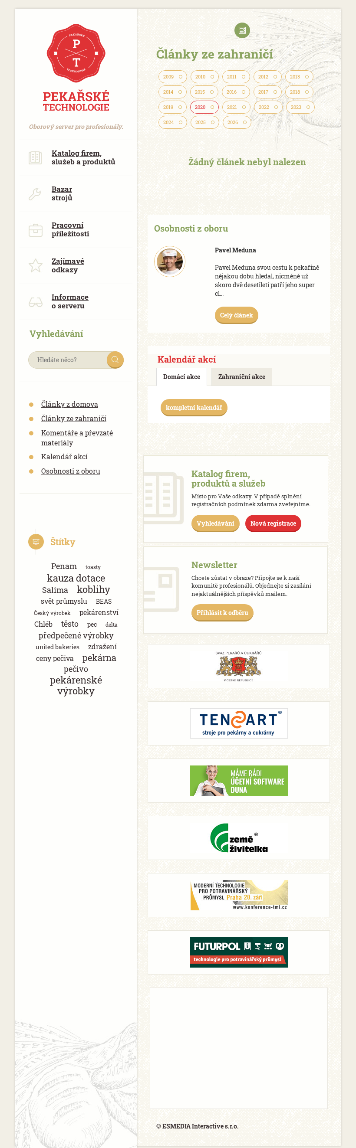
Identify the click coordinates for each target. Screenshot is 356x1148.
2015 (200, 92)
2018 (295, 92)
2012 (263, 77)
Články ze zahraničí (73, 418)
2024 (168, 122)
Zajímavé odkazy (68, 265)
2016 (232, 92)
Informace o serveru (70, 301)
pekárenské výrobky (76, 685)
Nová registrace (273, 523)
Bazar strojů (62, 193)
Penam (64, 566)
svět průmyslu (64, 600)
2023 (296, 107)
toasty (93, 566)
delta (111, 624)
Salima (55, 590)
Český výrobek (52, 612)
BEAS (104, 601)
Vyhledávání (215, 523)
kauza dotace (76, 577)
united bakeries (57, 647)
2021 (232, 107)
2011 (232, 77)
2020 (200, 107)
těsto (70, 623)
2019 (168, 107)
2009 (168, 77)
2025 (200, 122)
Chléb (43, 623)
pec (92, 624)
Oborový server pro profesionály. (71, 122)
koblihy (93, 589)
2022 (264, 107)
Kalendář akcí (64, 456)
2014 (168, 92)
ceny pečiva (55, 658)
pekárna (99, 657)
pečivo (76, 669)
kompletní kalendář (194, 407)
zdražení (102, 646)
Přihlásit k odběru (222, 612)
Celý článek (236, 315)
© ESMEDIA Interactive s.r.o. (197, 1126)
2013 (295, 77)
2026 (232, 122)
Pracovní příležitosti (70, 229)
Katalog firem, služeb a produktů (83, 157)
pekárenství (99, 612)
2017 (263, 92)
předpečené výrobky (76, 635)
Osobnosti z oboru (70, 470)
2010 (200, 77)
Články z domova (69, 404)
